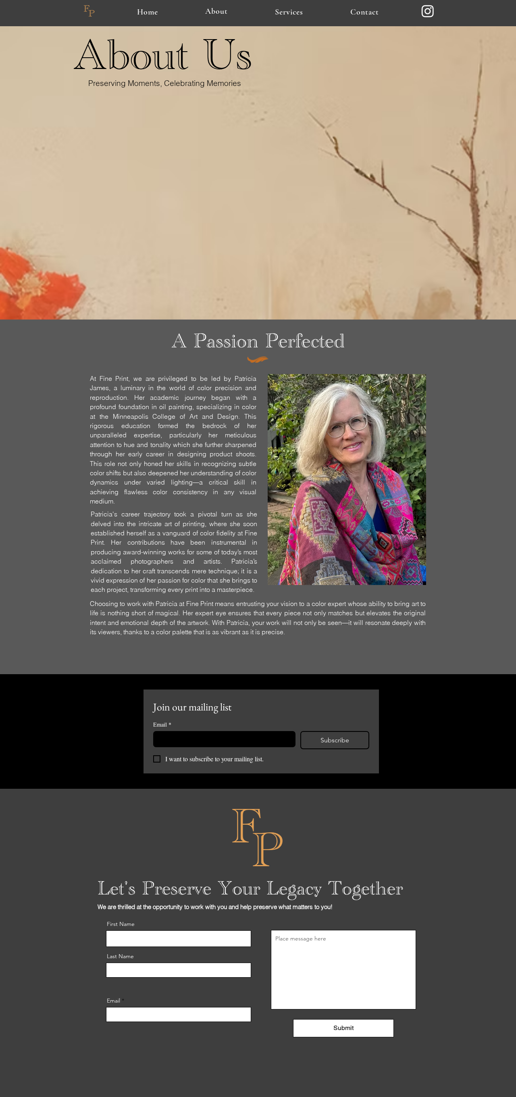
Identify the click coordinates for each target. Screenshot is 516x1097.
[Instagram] (428, 11)
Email (162, 724)
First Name (121, 924)
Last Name (120, 956)
